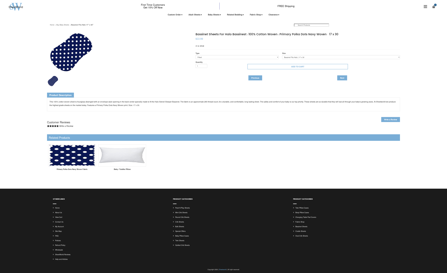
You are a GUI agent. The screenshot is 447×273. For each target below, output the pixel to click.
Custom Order (174, 14)
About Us (58, 212)
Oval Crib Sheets (301, 236)
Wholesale (59, 250)
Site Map (58, 231)
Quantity (199, 62)
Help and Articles (61, 259)
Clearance (273, 14)
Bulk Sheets (179, 226)
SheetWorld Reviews (62, 254)
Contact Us (59, 222)
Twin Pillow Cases (302, 208)
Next (342, 78)
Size (284, 53)
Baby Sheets (213, 14)
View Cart (58, 217)
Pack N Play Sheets (182, 208)
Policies (58, 240)
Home (52, 25)
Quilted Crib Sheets (182, 245)
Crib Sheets (179, 222)
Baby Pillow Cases (182, 236)
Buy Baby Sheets (62, 25)
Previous (255, 78)
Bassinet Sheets (301, 226)
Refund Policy (60, 245)
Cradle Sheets (300, 231)
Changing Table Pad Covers (305, 217)
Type (197, 53)
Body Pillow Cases (302, 212)
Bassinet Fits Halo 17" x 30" (82, 25)
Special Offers (180, 231)
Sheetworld (222, 269)
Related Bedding (234, 14)
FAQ (56, 236)
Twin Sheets (179, 240)
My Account (59, 226)
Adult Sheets (194, 14)
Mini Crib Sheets (181, 212)
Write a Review (390, 119)
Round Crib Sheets (182, 217)
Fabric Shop (255, 14)
